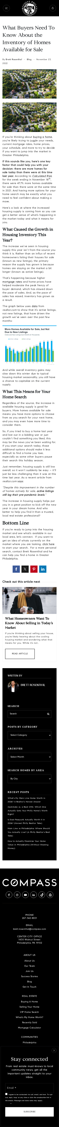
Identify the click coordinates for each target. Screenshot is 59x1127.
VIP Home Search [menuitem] (29, 1012)
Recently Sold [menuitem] (29, 1022)
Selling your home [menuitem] (29, 1007)
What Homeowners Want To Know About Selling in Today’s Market (29, 623)
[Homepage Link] (29, 8)
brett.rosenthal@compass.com (29, 929)
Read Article (20, 654)
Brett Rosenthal (14, 59)
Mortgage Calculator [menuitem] (29, 1028)
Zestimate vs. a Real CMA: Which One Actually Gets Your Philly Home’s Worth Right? (28, 810)
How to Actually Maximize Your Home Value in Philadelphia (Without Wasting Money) (28, 845)
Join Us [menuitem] (30, 971)
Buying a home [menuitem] (29, 1002)
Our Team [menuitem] (29, 966)
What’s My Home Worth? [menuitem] (29, 1017)
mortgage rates (12, 282)
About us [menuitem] (29, 961)
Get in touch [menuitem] (30, 987)
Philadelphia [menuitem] (29, 1042)
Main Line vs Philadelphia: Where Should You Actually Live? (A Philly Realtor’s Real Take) (29, 832)
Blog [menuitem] (29, 982)
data (35, 306)
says (20, 481)
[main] (29, 442)
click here (48, 544)
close (54, 1050)
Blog (29, 59)
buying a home (42, 137)
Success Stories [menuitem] (29, 976)
